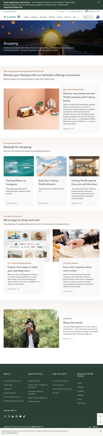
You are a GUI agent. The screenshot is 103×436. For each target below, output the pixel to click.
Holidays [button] (34, 17)
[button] (11, 203)
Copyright (7, 426)
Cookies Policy (12, 433)
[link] (33, 109)
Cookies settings (34, 401)
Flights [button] (26, 17)
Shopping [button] (43, 17)
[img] (98, 2)
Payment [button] (67, 17)
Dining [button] (59, 17)
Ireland (95, 427)
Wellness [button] (52, 17)
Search (62, 11)
